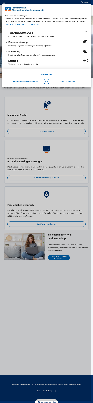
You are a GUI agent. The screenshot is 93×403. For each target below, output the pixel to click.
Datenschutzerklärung (14, 24)
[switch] (85, 41)
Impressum (33, 24)
